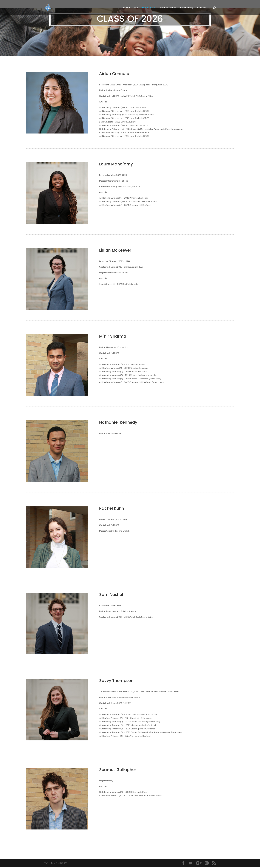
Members (147, 7)
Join (136, 7)
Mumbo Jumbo (168, 7)
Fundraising (186, 7)
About (126, 7)
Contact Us (203, 7)
